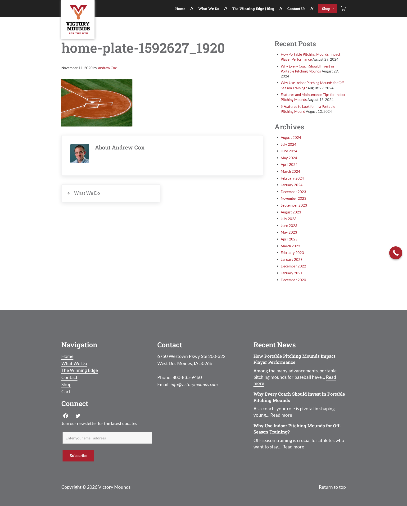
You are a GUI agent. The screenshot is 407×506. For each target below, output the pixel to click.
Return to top (332, 487)
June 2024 (289, 151)
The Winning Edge (79, 370)
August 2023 (291, 212)
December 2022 (293, 266)
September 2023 (294, 205)
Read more (281, 415)
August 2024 (291, 137)
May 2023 (289, 232)
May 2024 (289, 158)
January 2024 (292, 185)
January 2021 (292, 273)
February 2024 (292, 178)
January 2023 (292, 259)
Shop (66, 384)
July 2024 (288, 144)
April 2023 (289, 239)
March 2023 (290, 246)
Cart (65, 391)
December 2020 (293, 280)
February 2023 (292, 252)
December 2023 (293, 192)
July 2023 (288, 219)
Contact (69, 377)
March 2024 (290, 171)
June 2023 (289, 225)
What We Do (74, 363)
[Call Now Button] (395, 252)
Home (67, 356)
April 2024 (289, 164)
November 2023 (293, 198)
